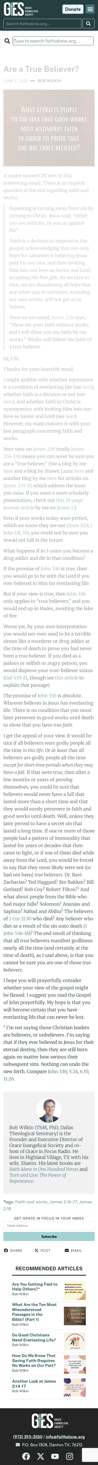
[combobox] (42, 23)
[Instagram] (70, 1456)
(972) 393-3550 (27, 1436)
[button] (90, 9)
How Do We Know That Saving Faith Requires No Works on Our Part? (34, 1360)
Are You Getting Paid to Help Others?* (34, 1287)
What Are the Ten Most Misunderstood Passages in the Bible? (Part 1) (34, 1312)
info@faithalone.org (65, 1436)
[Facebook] (26, 1456)
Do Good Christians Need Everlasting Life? (34, 1337)
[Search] (89, 23)
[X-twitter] (41, 1456)
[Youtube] (55, 1456)
